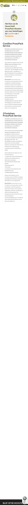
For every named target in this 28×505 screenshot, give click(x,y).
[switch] (24, 503)
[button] (14, 5)
